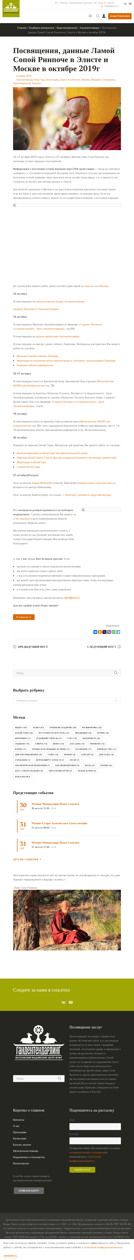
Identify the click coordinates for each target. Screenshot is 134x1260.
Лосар (75, 760)
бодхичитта (91, 738)
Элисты (88, 286)
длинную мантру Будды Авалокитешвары (60, 301)
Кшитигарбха (52, 79)
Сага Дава (77, 743)
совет (53, 754)
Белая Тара (39, 79)
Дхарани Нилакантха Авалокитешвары (36, 309)
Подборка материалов (41, 28)
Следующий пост (101, 647)
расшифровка (92, 727)
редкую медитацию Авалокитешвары (57, 336)
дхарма (106, 765)
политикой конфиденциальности (103, 1247)
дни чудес (106, 754)
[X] (104, 632)
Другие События (25, 859)
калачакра (83, 749)
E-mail (73, 1134)
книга (58, 743)
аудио (38, 727)
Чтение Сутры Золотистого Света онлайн (59, 823)
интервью (23, 738)
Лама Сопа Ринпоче (70, 79)
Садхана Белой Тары (28, 467)
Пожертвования (120, 16)
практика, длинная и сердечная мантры (88, 495)
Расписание (19, 1138)
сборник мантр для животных (95, 483)
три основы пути (60, 770)
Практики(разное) (67, 28)
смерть (41, 743)
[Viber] (109, 632)
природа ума (106, 749)
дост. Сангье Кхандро (29, 770)
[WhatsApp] (114, 632)
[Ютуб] (130, 3)
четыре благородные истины (51, 749)
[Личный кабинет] (104, 16)
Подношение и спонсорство (29, 1157)
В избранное (22, 617)
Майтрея (85, 79)
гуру (72, 738)
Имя (72, 1120)
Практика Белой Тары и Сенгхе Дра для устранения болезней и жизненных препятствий (66, 457)
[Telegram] (118, 632)
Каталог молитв (22, 1144)
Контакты (18, 1120)
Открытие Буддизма (63, 727)
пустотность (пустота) (54, 733)
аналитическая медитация (32, 765)
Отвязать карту (29, 1190)
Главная (21, 28)
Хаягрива (36, 83)
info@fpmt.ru (111, 6)
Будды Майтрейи (42, 483)
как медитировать (67, 765)
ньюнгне (97, 743)
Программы (19, 1132)
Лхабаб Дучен (86, 770)
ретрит (103, 733)
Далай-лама (24, 733)
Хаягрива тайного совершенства (35, 365)
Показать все (22, 776)
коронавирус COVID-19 (50, 760)
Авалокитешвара (89, 28)
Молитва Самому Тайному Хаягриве (37, 356)
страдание (22, 760)
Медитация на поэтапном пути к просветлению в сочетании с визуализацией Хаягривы (66, 360)
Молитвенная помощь (25, 1151)
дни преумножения (28, 754)
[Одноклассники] (100, 632)
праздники (83, 733)
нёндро (70, 754)
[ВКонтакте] (95, 632)
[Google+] (125, 3)
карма (20, 749)
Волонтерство (21, 1163)
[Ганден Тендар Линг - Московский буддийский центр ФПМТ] (11, 8)
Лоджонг (22, 743)
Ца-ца (90, 765)
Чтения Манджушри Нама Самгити (55, 804)
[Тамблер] (63, 1002)
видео (21, 727)
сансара (87, 754)
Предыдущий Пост (33, 647)
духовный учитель (49, 738)
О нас (16, 1126)
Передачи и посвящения (103, 79)
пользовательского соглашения (87, 1152)
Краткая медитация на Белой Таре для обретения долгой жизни (52, 453)
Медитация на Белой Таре (31, 462)
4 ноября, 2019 (23, 75)
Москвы (104, 286)
